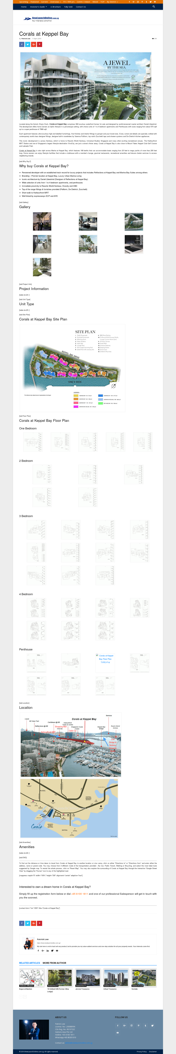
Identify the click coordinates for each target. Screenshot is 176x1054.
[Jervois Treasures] (88, 978)
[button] (154, 7)
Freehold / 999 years (26, 986)
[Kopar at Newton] (31, 978)
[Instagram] (138, 1)
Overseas (54, 1)
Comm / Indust (83, 1)
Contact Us (81, 6)
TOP (102, 1)
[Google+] (134, 1)
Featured (35, 1)
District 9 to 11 (53, 986)
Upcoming (23, 1)
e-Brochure (56, 6)
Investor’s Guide (37, 6)
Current (44, 1)
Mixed (95, 1)
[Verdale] (144, 978)
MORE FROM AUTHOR (54, 963)
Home (24, 6)
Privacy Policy (142, 1052)
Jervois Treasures (82, 989)
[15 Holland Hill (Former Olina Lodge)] (60, 978)
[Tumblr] (146, 1)
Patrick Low (26, 39)
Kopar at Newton (25, 989)
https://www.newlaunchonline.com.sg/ (48, 943)
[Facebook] (129, 1)
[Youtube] (155, 1)
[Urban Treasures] (116, 978)
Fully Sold (68, 6)
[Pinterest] (142, 1)
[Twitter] (151, 1)
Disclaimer (153, 1052)
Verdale (135, 989)
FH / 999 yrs (68, 1)
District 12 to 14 (109, 986)
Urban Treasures (109, 989)
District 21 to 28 (137, 986)
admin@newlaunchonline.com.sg (78, 1043)
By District (111, 1)
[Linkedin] (49, 950)
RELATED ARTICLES (29, 963)
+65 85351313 (70, 1037)
